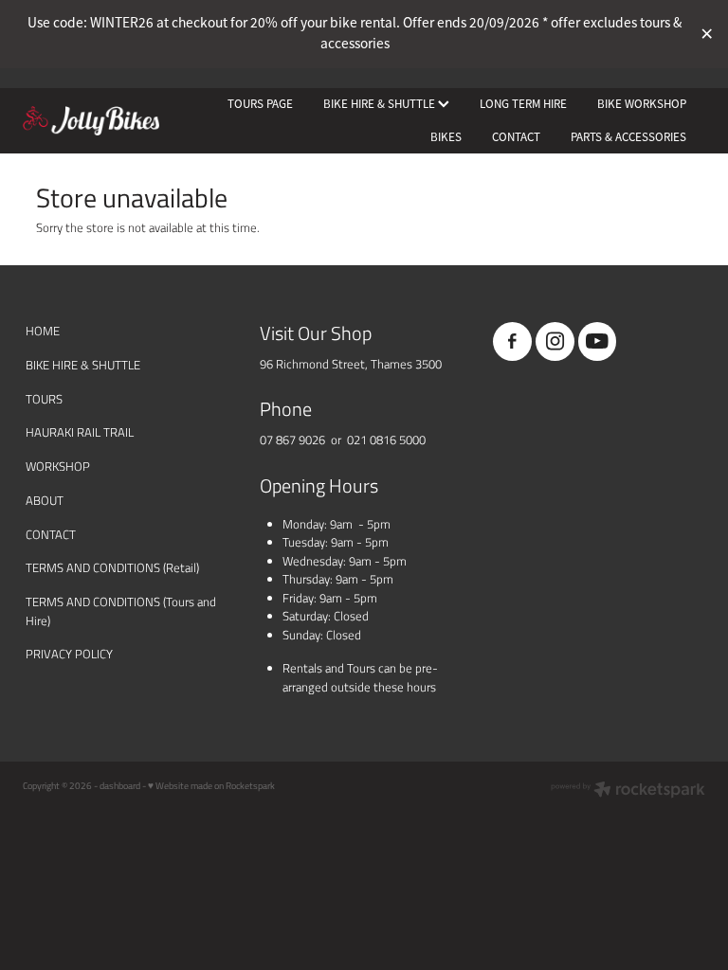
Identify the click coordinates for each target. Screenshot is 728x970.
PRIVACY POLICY (69, 653)
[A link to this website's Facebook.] (512, 341)
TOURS (44, 398)
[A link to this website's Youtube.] (597, 341)
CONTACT (516, 137)
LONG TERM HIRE (523, 104)
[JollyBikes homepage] (91, 121)
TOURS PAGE (260, 104)
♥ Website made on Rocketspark (211, 785)
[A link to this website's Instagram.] (555, 341)
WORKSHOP (58, 466)
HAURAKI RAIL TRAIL (80, 431)
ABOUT (45, 500)
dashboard (120, 785)
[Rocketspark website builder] (628, 791)
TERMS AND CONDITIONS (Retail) (112, 567)
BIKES (446, 137)
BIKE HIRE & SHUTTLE (380, 104)
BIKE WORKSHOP (641, 104)
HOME (43, 330)
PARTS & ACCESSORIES (628, 137)
